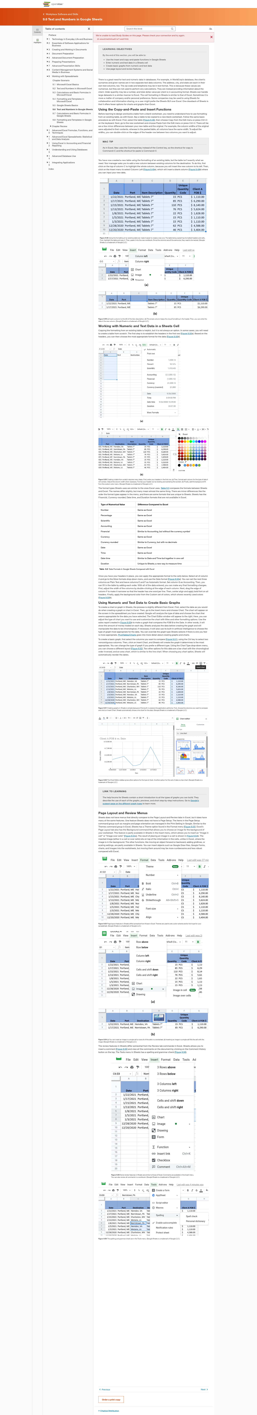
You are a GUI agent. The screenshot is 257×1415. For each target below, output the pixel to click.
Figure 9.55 (121, 1049)
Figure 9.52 (136, 648)
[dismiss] (211, 37)
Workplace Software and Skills (62, 14)
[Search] (172, 29)
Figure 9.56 (180, 1052)
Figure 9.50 (186, 333)
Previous (106, 1389)
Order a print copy (111, 1399)
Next (203, 1389)
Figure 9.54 (129, 836)
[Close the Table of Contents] (89, 28)
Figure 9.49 (149, 169)
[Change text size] (210, 28)
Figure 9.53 (189, 826)
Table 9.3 (165, 488)
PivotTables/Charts (127, 634)
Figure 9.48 (149, 120)
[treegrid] (68, 102)
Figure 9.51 (171, 639)
